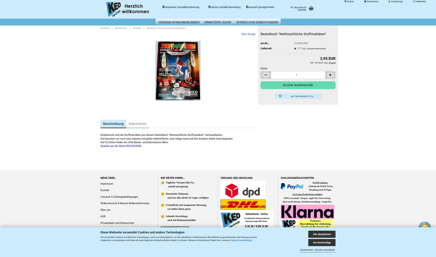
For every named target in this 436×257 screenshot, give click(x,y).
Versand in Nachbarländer (178, 22)
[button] (266, 75)
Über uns (105, 209)
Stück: (264, 68)
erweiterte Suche (218, 22)
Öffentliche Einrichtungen (257, 22)
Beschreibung (113, 124)
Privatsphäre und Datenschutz (117, 223)
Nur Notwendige (322, 242)
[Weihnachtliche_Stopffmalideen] (177, 70)
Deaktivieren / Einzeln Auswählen (317, 250)
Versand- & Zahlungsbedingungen (119, 196)
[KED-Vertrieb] (127, 9)
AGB (102, 216)
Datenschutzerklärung (241, 240)
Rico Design (248, 34)
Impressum (106, 183)
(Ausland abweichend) (316, 49)
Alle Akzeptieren (322, 234)
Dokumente (137, 124)
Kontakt (104, 190)
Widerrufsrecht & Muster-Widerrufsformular (124, 203)
